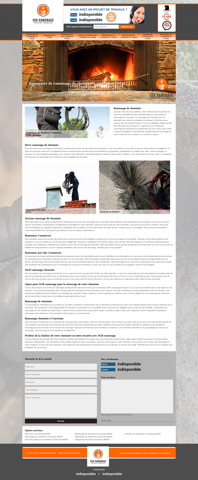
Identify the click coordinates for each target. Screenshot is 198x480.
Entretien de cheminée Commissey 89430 (143, 434)
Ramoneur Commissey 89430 (37, 434)
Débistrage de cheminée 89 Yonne (108, 36)
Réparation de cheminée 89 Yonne (128, 36)
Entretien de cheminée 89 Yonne (166, 37)
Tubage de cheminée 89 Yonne (147, 37)
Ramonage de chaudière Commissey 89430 (43, 437)
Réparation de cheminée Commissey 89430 (93, 437)
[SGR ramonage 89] (101, 455)
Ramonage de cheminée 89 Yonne (32, 37)
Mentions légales (69, 453)
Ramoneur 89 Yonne (49, 36)
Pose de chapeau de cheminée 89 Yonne (87, 36)
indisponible (91, 14)
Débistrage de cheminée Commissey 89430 (93, 434)
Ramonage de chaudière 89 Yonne (67, 37)
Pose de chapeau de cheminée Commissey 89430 (46, 439)
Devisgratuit (111, 17)
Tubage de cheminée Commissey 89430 (92, 439)
